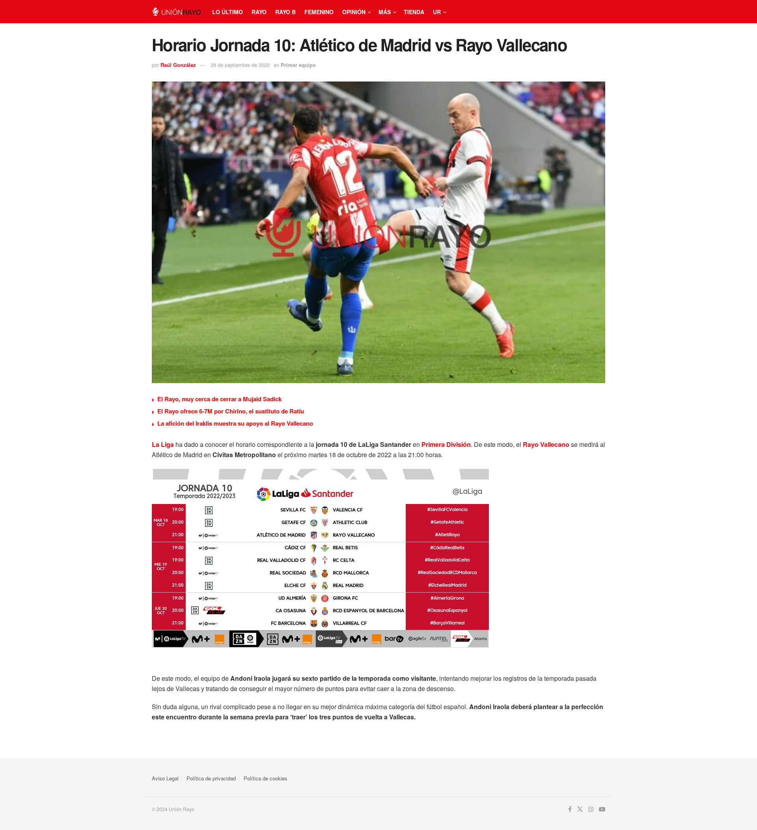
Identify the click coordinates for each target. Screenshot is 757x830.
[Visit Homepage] (176, 12)
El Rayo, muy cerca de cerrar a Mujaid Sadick (219, 399)
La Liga (163, 444)
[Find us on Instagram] (591, 809)
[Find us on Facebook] (570, 809)
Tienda (414, 12)
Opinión (353, 12)
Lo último (227, 12)
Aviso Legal (165, 778)
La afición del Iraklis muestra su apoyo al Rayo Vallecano (235, 423)
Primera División (446, 444)
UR (437, 12)
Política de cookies (265, 778)
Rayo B (285, 12)
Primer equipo (298, 65)
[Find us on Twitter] (580, 809)
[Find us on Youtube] (602, 809)
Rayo (259, 12)
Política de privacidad (211, 778)
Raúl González (178, 65)
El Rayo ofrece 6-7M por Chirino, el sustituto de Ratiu (230, 411)
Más (384, 12)
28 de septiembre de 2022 (240, 65)
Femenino (319, 12)
